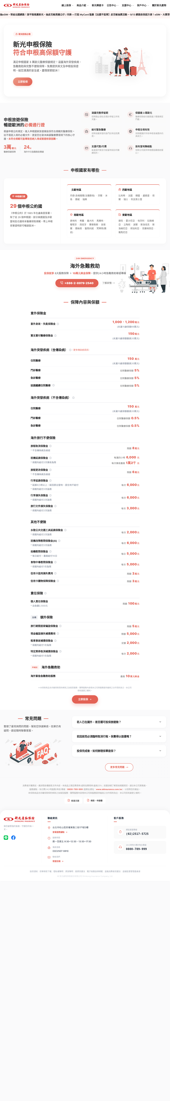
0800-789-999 (75, 789)
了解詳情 (107, 283)
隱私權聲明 (58, 871)
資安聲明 (69, 871)
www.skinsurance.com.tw (109, 789)
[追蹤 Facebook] (13, 838)
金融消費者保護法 (113, 871)
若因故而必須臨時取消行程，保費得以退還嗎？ (104, 736)
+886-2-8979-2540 (78, 283)
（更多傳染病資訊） (80, 350)
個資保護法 (80, 871)
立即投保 (23, 81)
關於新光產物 (159, 5)
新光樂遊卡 (98, 5)
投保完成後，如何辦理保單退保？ (96, 750)
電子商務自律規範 (95, 871)
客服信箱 (56, 861)
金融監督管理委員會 (131, 871)
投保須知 (34, 871)
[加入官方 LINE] (6, 838)
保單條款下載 (46, 871)
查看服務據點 (58, 832)
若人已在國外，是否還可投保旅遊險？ (99, 722)
